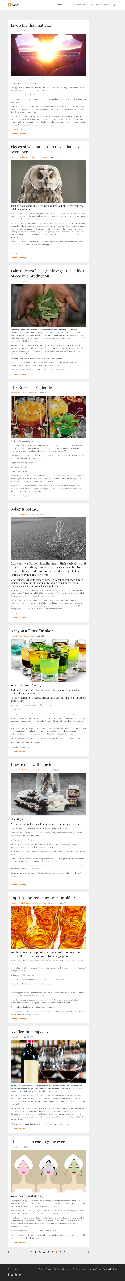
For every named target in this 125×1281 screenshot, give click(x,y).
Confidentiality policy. (62, 1269)
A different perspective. (31, 1031)
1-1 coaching (93, 5)
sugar (45, 770)
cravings (28, 770)
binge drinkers (23, 636)
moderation (32, 393)
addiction (14, 157)
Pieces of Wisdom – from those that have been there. (46, 149)
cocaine (14, 281)
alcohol (22, 157)
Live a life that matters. (31, 25)
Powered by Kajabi (110, 1269)
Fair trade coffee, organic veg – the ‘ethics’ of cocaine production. (48, 273)
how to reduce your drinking (42, 903)
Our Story (58, 5)
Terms (41, 1269)
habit (33, 157)
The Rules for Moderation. (34, 387)
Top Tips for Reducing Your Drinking (43, 897)
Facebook (76, 1269)
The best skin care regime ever (38, 1141)
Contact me (105, 5)
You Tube (97, 1269)
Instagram (87, 1269)
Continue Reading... (19, 134)
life (12, 30)
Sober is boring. (24, 509)
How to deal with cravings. (34, 764)
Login (114, 5)
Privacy (48, 1269)
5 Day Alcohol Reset (78, 5)
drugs (27, 157)
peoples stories (42, 157)
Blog (67, 5)
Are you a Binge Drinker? (33, 630)
